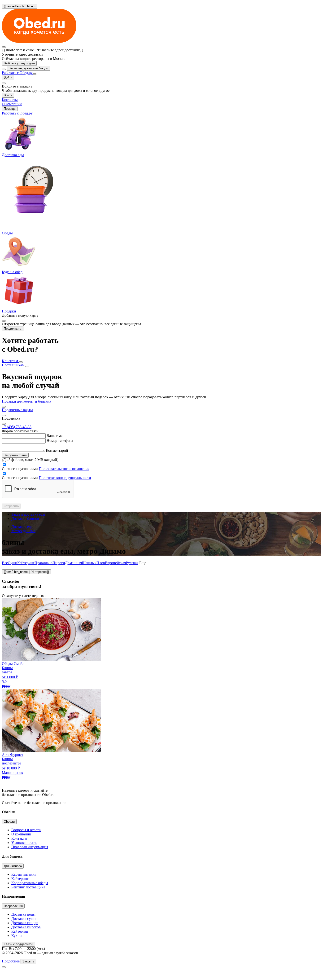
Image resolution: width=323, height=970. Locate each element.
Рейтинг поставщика (28, 887)
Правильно (43, 563)
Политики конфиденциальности (65, 478)
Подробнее (11, 961)
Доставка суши (23, 919)
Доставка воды (23, 914)
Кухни (16, 936)
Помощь (10, 108)
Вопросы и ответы (26, 830)
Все (5, 563)
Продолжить (13, 328)
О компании (21, 834)
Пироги (58, 563)
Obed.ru (9, 821)
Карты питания (23, 874)
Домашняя (73, 563)
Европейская (115, 563)
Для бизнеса (13, 866)
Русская (132, 563)
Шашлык (89, 563)
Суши (12, 563)
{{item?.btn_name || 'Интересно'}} (26, 572)
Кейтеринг (26, 563)
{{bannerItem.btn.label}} (19, 6)
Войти (8, 77)
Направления (13, 906)
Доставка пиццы (24, 923)
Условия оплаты (24, 843)
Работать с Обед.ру (17, 73)
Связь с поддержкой (18, 944)
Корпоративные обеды (29, 883)
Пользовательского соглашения (64, 469)
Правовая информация (29, 847)
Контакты (19, 838)
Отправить (11, 506)
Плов (100, 563)
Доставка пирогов (26, 927)
